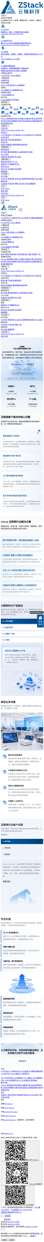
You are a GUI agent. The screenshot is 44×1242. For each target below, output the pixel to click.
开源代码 (4, 157)
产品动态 (11, 184)
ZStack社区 (5, 154)
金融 (30, 254)
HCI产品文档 (36, 135)
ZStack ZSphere (15, 130)
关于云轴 (4, 174)
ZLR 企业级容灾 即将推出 (28, 1080)
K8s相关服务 (22, 152)
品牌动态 (4, 181)
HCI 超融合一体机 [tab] (8, 633)
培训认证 (4, 169)
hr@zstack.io (8, 1104)
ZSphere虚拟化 (15, 75)
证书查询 (11, 169)
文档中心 (4, 132)
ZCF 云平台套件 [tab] (7, 621)
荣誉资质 (11, 179)
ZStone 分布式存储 (7, 85)
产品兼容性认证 (13, 164)
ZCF (22, 130)
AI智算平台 (5, 80)
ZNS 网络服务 (20, 85)
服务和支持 (5, 147)
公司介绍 (4, 179)
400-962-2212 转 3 (31, 1226)
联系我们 (32, 179)
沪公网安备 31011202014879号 (21, 1210)
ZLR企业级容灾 (10, 100)
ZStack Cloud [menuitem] (5, 195)
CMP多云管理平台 (7, 95)
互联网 (34, 254)
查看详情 (7, 881)
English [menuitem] (7, 188)
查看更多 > (5, 834)
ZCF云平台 (5, 218)
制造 (22, 254)
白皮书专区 (5, 137)
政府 (2, 254)
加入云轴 (39, 179)
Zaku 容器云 (5, 90)
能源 (11, 254)
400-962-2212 (8, 1133)
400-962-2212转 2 (14, 1224)
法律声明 (4, 1212)
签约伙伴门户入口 (11, 162)
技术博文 (11, 157)
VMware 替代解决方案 (10, 118)
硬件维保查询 (13, 152)
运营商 (7, 254)
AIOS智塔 (24, 218)
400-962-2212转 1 (14, 1222)
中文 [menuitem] (2, 188)
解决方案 (4, 102)
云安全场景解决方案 (13, 121)
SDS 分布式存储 (6, 1078)
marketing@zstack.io (11, 1112)
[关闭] (21, 209)
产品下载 (4, 128)
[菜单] (3, 203)
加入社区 (18, 157)
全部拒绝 (4, 1240)
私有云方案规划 (6, 145)
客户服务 (4, 152)
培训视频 (18, 169)
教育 (15, 254)
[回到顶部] (3, 1229)
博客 (16, 184)
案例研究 (18, 140)
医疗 (26, 254)
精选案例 (4, 171)
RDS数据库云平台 (16, 90)
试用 (6, 191)
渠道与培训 (5, 159)
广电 (39, 254)
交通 (18, 254)
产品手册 (11, 140)
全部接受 (11, 1240)
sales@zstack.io (9, 1108)
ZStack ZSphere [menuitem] (15, 195)
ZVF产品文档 (16, 135)
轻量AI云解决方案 (26, 118)
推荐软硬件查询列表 (20, 145)
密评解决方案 (8, 123)
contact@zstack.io (10, 1120)
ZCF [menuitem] (22, 195)
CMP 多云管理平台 (11, 1080)
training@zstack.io (10, 1116)
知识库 (30, 152)
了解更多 (32, 1236)
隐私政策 (11, 1212)
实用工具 (4, 142)
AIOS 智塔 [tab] (5, 640)
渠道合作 (4, 164)
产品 (3, 15)
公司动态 (4, 184)
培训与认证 (5, 166)
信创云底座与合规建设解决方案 (29, 1088)
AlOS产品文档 (26, 135)
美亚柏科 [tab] (7, 854)
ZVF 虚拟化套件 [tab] (7, 627)
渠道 (2, 162)
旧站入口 (18, 1212)
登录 (2, 191)
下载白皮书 (30, 364)
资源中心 (4, 126)
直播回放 (32, 184)
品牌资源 (25, 179)
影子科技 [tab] (7, 841)
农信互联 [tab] (7, 848)
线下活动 (25, 184)
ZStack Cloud (5, 130)
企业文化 (18, 179)
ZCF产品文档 (5, 135)
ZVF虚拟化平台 (15, 218)
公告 (20, 184)
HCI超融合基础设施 (36, 218)
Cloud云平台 (5, 75)
